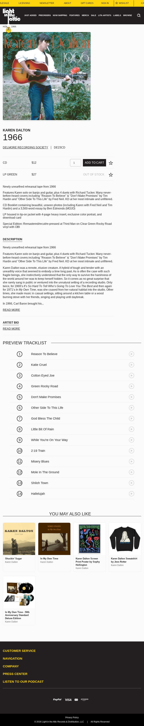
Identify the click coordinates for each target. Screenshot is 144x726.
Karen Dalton (16, 130)
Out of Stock (93, 174)
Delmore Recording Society (25, 147)
